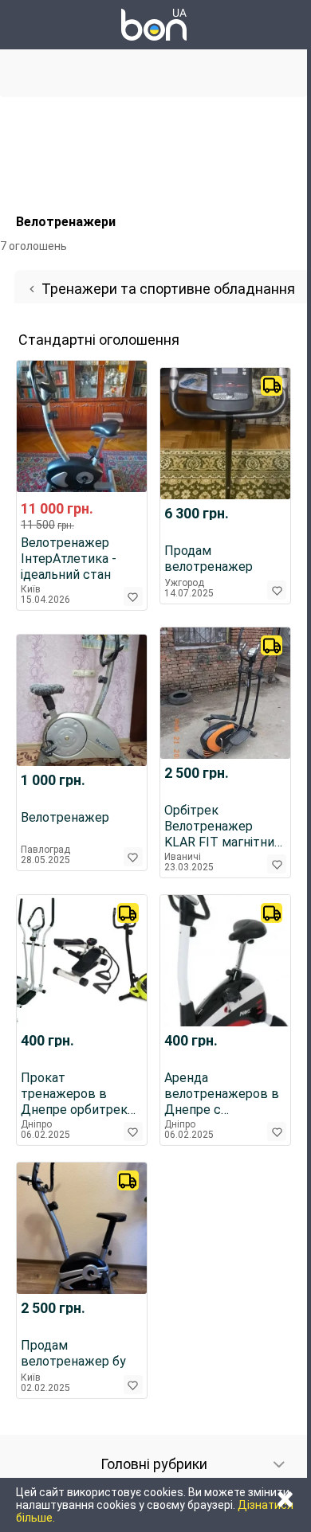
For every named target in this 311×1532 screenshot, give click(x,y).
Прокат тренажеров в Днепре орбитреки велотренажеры (78, 1094)
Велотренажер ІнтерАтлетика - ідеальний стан (68, 558)
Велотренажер (65, 817)
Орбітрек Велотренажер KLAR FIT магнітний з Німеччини (222, 826)
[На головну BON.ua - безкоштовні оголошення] (154, 25)
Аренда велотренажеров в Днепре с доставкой (221, 1094)
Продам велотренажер (208, 558)
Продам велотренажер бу (73, 1353)
